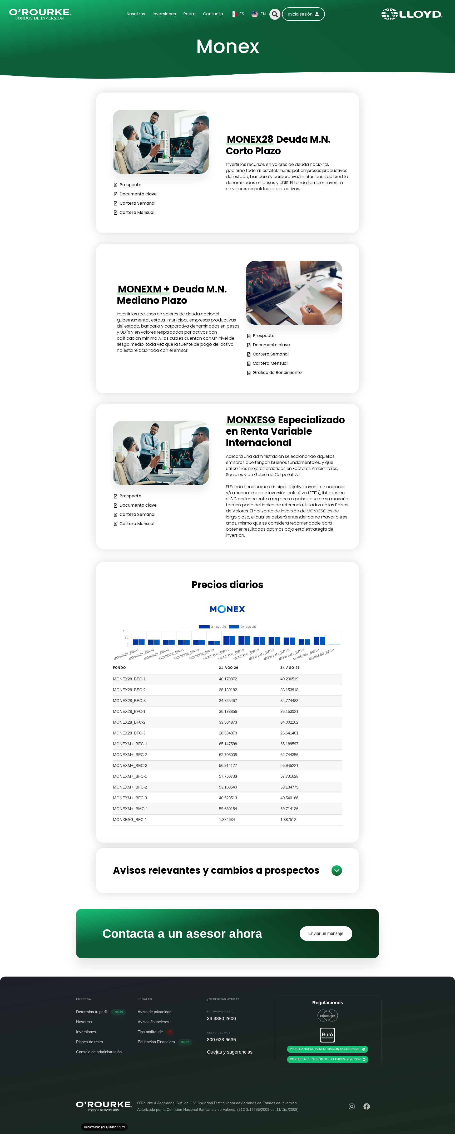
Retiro (189, 14)
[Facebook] (366, 1106)
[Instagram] (351, 1106)
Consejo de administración (99, 1052)
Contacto (213, 14)
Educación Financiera (163, 1042)
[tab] (227, 870)
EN (263, 14)
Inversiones (164, 14)
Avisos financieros (153, 1022)
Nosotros (135, 14)
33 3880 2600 (221, 1018)
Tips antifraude (154, 1032)
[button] (274, 14)
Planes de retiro (89, 1042)
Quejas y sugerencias (230, 1052)
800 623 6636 (221, 1039)
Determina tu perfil (99, 1012)
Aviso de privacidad (154, 1012)
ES (241, 14)
